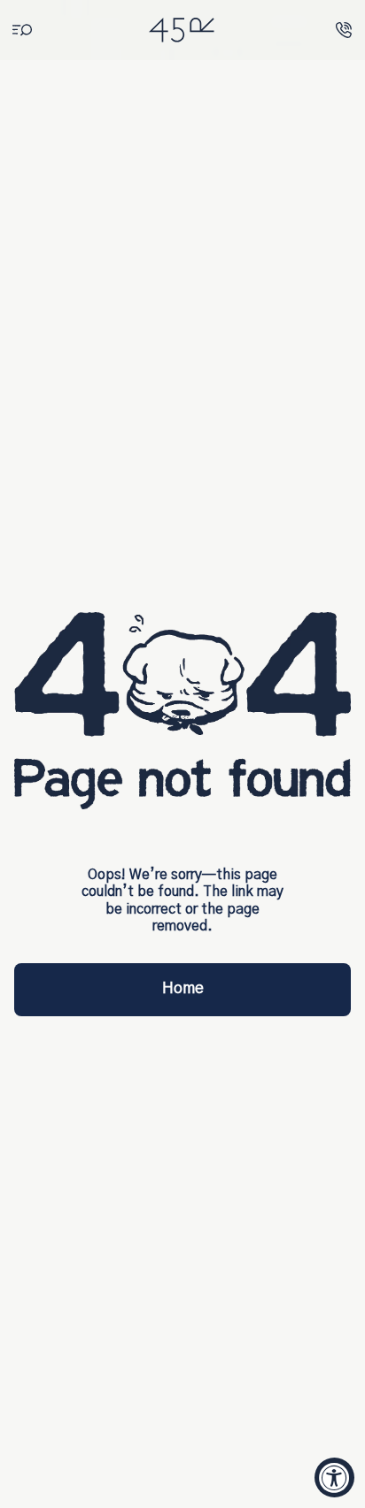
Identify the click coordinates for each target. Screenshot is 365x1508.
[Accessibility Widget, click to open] (334, 1477)
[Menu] (22, 30)
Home (183, 989)
